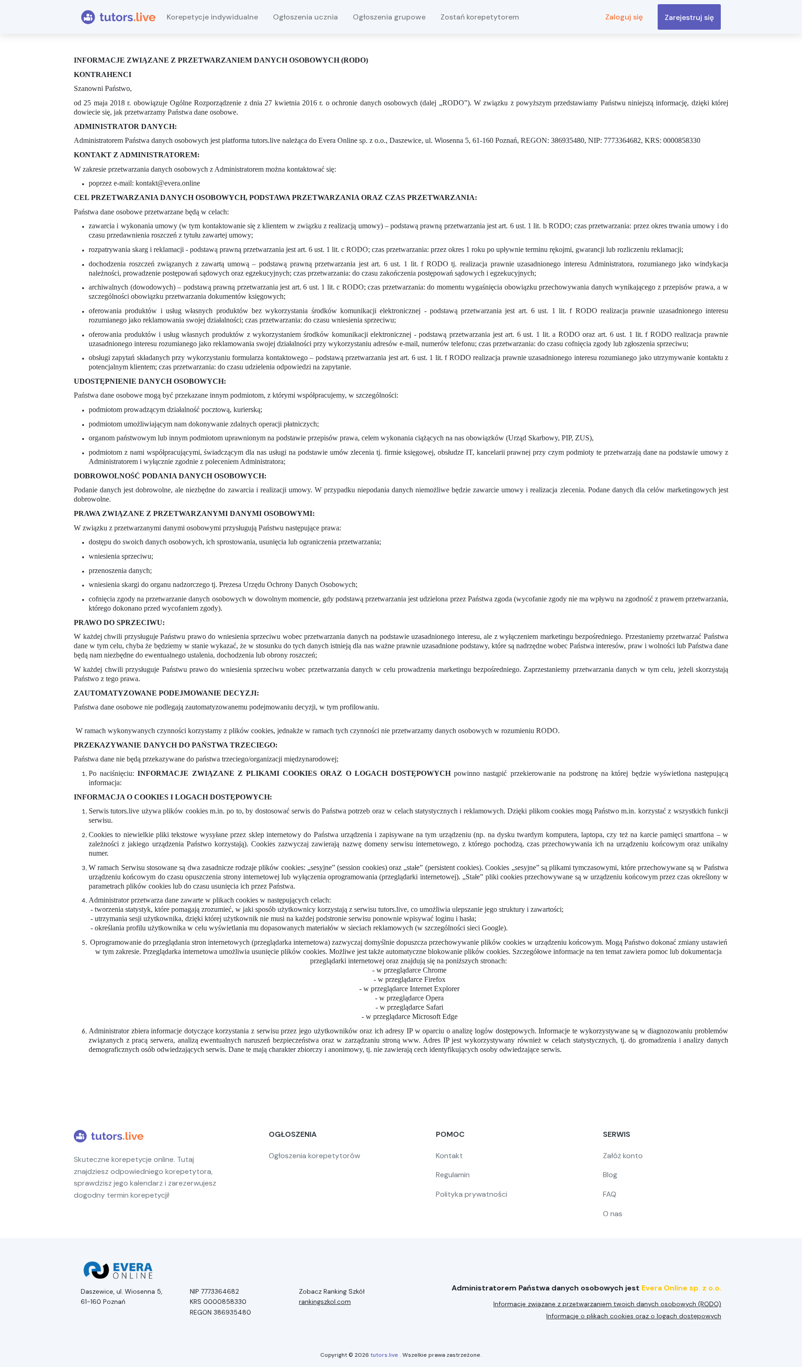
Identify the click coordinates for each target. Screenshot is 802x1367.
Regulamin (453, 1175)
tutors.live (384, 1355)
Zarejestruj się (689, 17)
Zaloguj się (624, 17)
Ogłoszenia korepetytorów (314, 1156)
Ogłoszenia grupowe (389, 17)
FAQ (609, 1194)
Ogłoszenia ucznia (305, 17)
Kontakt (449, 1156)
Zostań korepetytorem (479, 17)
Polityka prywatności (471, 1194)
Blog (610, 1175)
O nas (612, 1214)
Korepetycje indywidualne (212, 17)
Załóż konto (623, 1156)
